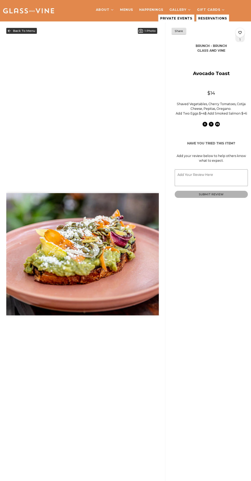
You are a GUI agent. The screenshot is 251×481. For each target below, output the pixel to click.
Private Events (176, 18)
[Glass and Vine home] (28, 11)
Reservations (212, 18)
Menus (126, 10)
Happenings (151, 10)
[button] (105, 10)
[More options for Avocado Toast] (240, 32)
